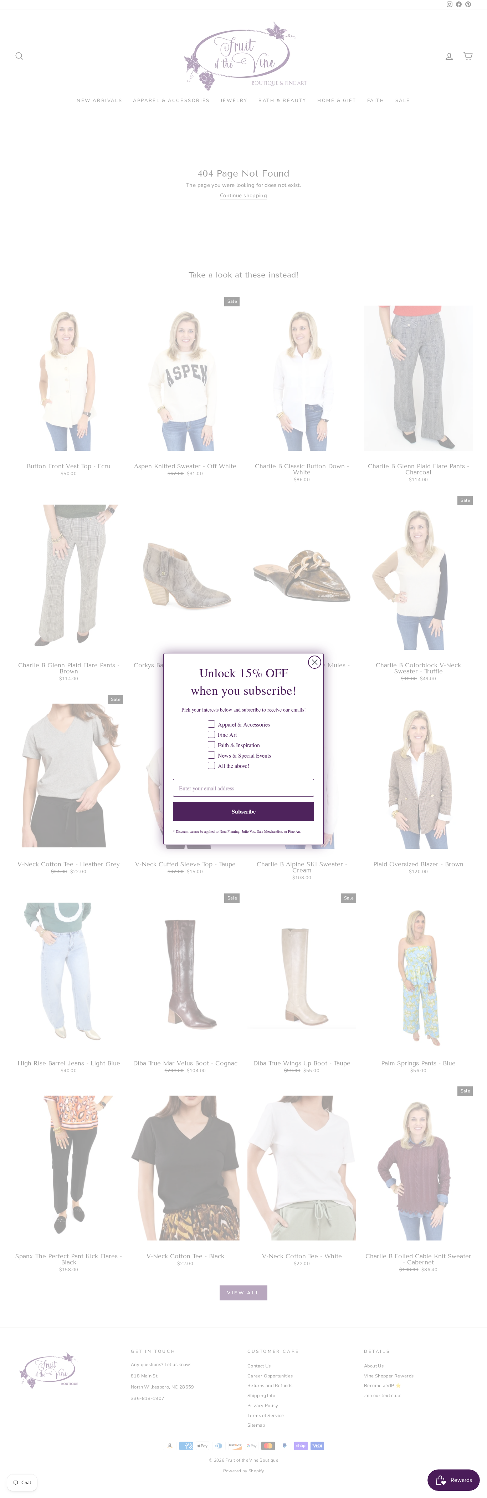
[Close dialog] (314, 662)
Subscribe (244, 811)
